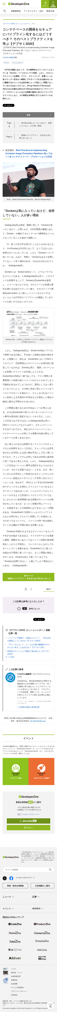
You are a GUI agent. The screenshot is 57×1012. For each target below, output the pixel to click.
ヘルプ (13, 969)
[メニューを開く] (4, 4)
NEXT (48, 589)
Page (9, 136)
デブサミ (6, 63)
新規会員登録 (29, 821)
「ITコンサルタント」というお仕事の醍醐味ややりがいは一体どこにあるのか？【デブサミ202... (28, 646)
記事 (34, 896)
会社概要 (14, 983)
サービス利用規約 (17, 987)
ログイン (30, 827)
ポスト (9, 105)
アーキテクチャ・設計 (33, 10)
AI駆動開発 (16, 10)
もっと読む (10, 656)
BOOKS (36, 908)
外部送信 (14, 995)
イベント (7, 908)
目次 (28, 114)
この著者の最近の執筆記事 (28, 707)
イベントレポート (17, 63)
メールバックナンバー (30, 814)
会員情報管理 (16, 976)
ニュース (7, 896)
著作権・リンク (16, 972)
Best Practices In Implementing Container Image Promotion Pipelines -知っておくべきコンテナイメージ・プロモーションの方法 (28, 153)
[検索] (5, 11)
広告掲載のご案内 (42, 885)
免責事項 (14, 980)
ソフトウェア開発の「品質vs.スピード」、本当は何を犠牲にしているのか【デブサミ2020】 (29, 639)
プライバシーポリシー (19, 991)
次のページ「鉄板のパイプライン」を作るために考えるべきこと (28, 577)
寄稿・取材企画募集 (15, 885)
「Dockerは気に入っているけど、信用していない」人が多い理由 (35, 124)
